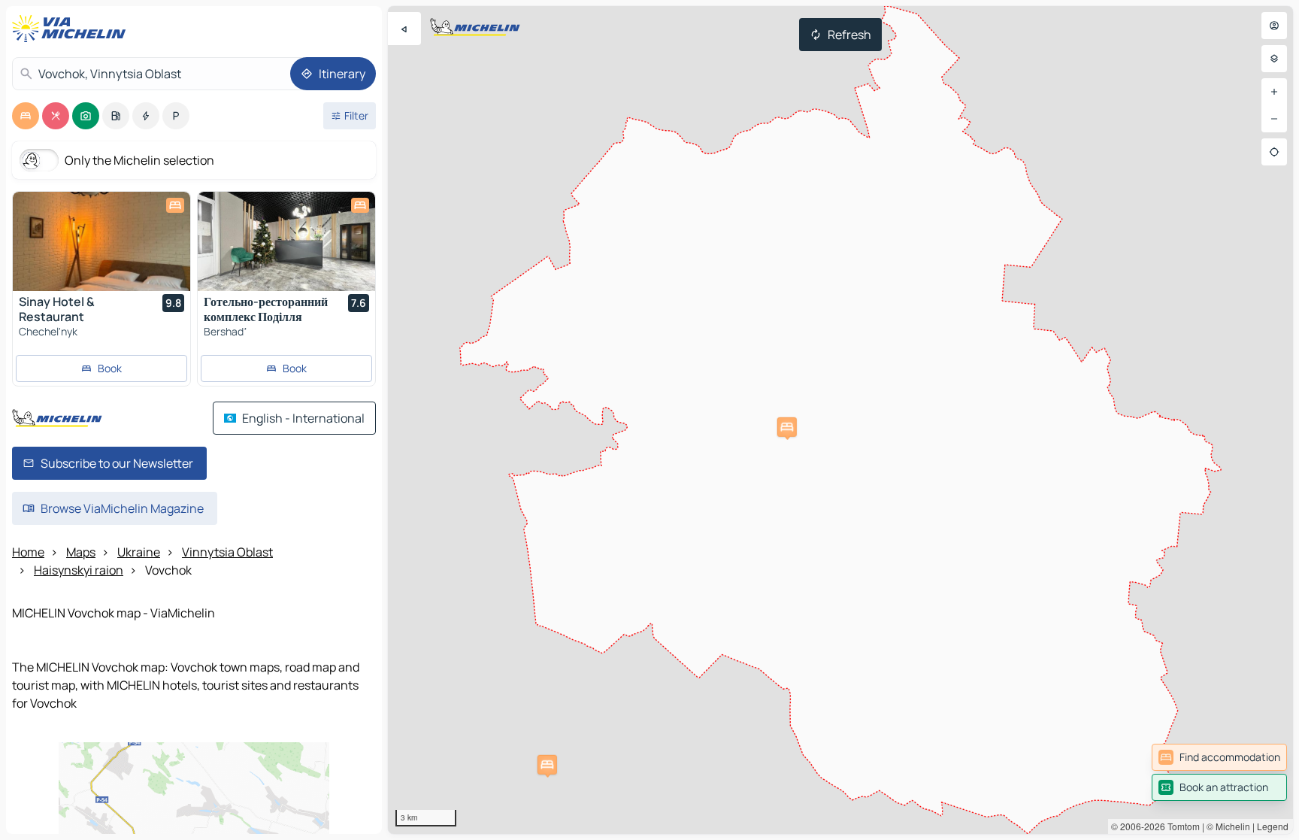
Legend (1272, 826)
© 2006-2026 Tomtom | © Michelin (1180, 826)
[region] (840, 420)
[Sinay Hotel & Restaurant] (101, 241)
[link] (1219, 757)
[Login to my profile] (1274, 25)
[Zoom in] (1274, 91)
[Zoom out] (1274, 118)
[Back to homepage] (72, 28)
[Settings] (1274, 58)
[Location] (1274, 151)
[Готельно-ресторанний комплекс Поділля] (286, 241)
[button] (547, 765)
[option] (25, 115)
